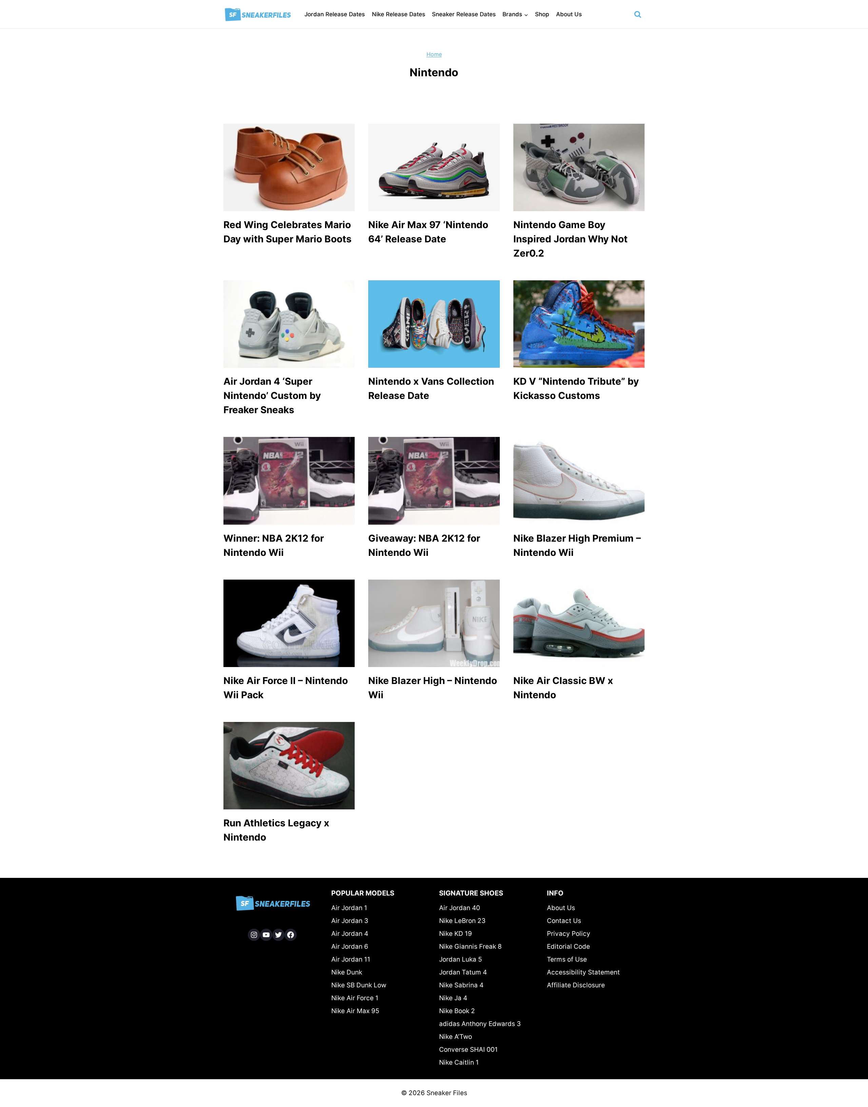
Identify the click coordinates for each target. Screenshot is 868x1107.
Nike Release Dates (398, 14)
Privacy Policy (568, 934)
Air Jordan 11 (350, 959)
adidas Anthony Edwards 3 (480, 1024)
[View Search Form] (638, 14)
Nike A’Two (455, 1037)
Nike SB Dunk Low (358, 985)
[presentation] (289, 167)
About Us (569, 14)
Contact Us (564, 921)
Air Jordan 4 (349, 934)
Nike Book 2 (457, 1011)
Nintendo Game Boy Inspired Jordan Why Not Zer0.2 (570, 239)
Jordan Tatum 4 (463, 972)
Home (434, 54)
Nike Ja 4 (453, 998)
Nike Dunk (346, 972)
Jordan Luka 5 (460, 959)
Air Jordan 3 (349, 921)
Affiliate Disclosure (576, 985)
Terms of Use (567, 959)
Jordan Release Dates (334, 14)
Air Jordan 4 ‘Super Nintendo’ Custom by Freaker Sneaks (272, 396)
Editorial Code (568, 946)
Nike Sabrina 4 (461, 985)
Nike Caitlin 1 (459, 1062)
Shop (542, 14)
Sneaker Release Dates (464, 14)
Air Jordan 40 (459, 908)
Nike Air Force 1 (354, 998)
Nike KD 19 (455, 934)
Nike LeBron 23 (462, 921)
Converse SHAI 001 (468, 1049)
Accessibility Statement (583, 972)
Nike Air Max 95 (355, 1011)
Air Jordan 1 (349, 908)
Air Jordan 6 (349, 946)
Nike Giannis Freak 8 (470, 946)
